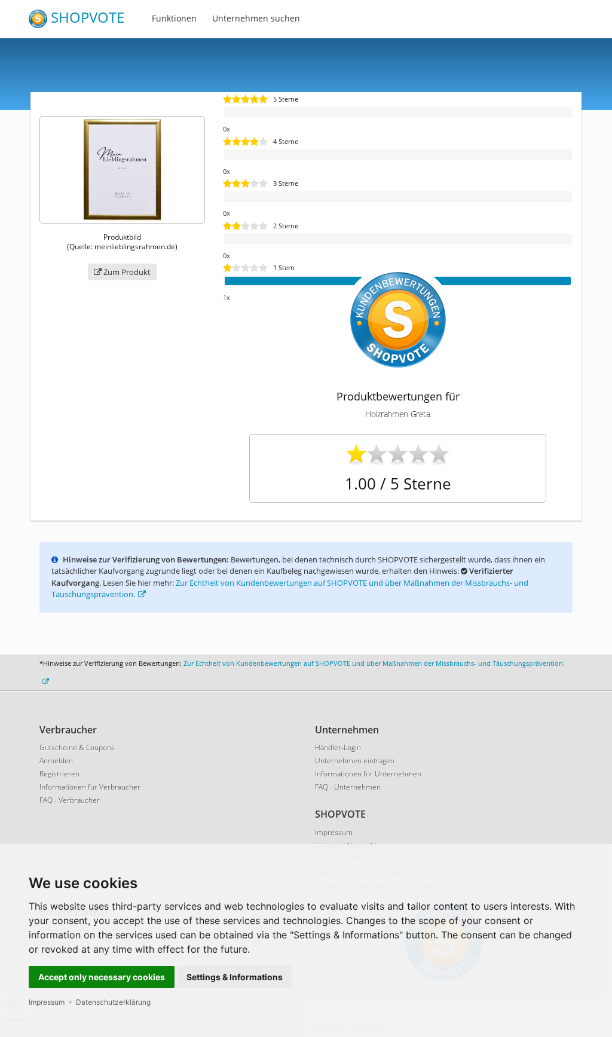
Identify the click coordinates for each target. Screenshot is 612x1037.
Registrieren (59, 774)
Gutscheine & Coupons (77, 747)
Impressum (47, 1002)
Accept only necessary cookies (101, 977)
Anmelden (56, 760)
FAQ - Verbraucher (69, 800)
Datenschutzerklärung (113, 1002)
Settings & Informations (234, 977)
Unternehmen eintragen (354, 760)
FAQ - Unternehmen (348, 787)
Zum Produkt (126, 272)
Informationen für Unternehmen (368, 774)
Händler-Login (338, 747)
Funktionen (174, 18)
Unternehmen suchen (256, 18)
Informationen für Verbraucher (89, 787)
